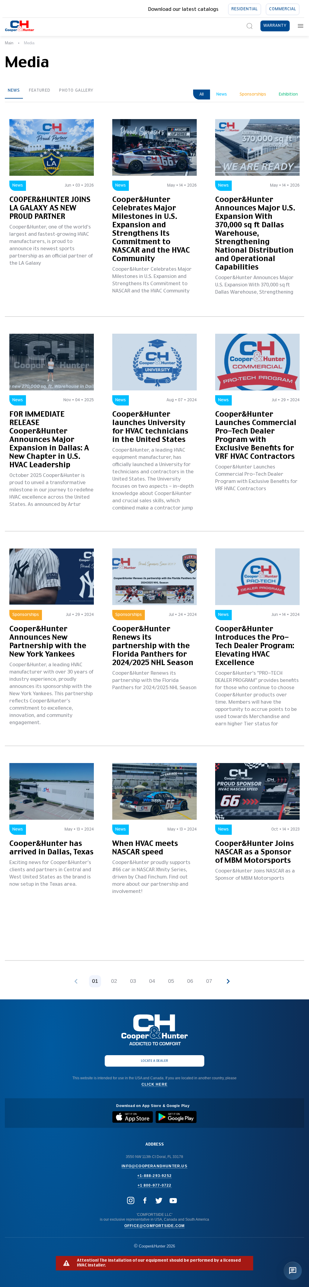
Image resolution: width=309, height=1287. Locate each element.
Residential (244, 9)
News (14, 91)
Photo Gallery (76, 91)
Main (9, 43)
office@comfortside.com (154, 1226)
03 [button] (133, 981)
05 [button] (171, 981)
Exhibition (288, 94)
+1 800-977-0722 (155, 1185)
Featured (39, 91)
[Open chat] (293, 1271)
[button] (228, 981)
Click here (154, 1084)
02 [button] (114, 981)
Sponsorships (253, 94)
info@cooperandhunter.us (154, 1166)
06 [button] (190, 981)
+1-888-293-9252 (154, 1176)
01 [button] (95, 981)
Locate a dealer (154, 1060)
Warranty (275, 26)
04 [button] (152, 981)
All (201, 94)
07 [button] (209, 981)
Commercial (282, 9)
